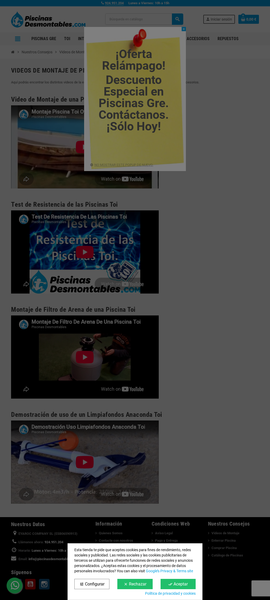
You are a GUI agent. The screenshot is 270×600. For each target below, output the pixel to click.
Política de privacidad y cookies (170, 593)
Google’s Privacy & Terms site (169, 571)
